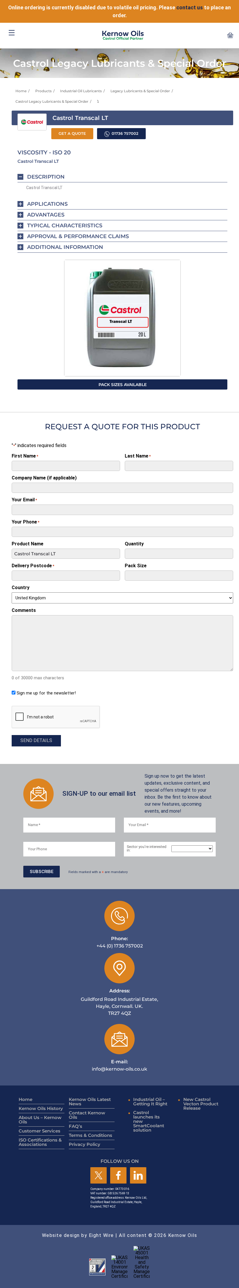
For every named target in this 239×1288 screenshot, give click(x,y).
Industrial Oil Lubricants (81, 91)
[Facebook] (118, 1175)
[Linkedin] (138, 1175)
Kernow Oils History (41, 1108)
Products (43, 91)
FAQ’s (75, 1126)
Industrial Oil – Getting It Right (150, 1101)
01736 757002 (125, 133)
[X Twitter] (98, 1175)
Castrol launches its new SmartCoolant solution (148, 1121)
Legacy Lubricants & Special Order (140, 91)
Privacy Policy (84, 1144)
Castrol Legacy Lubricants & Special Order (51, 101)
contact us (189, 7)
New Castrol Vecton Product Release (200, 1103)
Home (21, 91)
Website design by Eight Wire (78, 1235)
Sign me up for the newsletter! (46, 693)
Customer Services (39, 1131)
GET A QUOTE (72, 133)
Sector (146, 849)
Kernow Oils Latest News (90, 1101)
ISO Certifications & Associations (40, 1142)
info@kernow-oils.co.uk (119, 1065)
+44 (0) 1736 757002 (119, 942)
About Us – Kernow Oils (40, 1119)
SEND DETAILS (36, 740)
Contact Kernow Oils (87, 1115)
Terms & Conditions (90, 1135)
